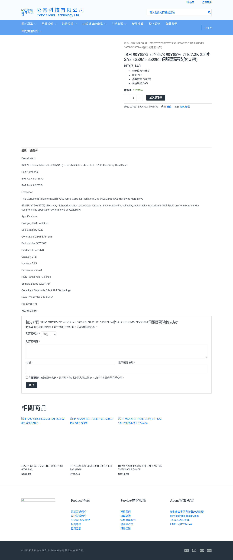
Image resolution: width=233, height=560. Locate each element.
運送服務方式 (128, 520)
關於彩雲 (27, 24)
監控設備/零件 (79, 515)
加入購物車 (155, 97)
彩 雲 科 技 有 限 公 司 (60, 10)
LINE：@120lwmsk (181, 524)
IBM (182, 106)
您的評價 (33, 341)
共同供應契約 (30, 31)
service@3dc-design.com (184, 515)
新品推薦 (137, 24)
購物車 (190, 2)
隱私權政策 (126, 524)
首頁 (126, 43)
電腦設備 (47, 24)
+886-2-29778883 (180, 520)
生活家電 (117, 24)
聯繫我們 (171, 24)
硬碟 (144, 43)
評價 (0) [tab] (34, 150)
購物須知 (125, 528)
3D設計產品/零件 (80, 520)
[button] (34, 24)
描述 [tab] (23, 150)
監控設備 (67, 24)
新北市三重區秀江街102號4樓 (187, 511)
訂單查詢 (207, 2)
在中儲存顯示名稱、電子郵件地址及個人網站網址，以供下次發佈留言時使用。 (77, 377)
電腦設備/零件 (79, 511)
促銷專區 (76, 524)
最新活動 (76, 528)
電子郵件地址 (126, 362)
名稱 (29, 362)
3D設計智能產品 (92, 24)
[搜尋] (209, 12)
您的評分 (33, 333)
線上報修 (154, 24)
